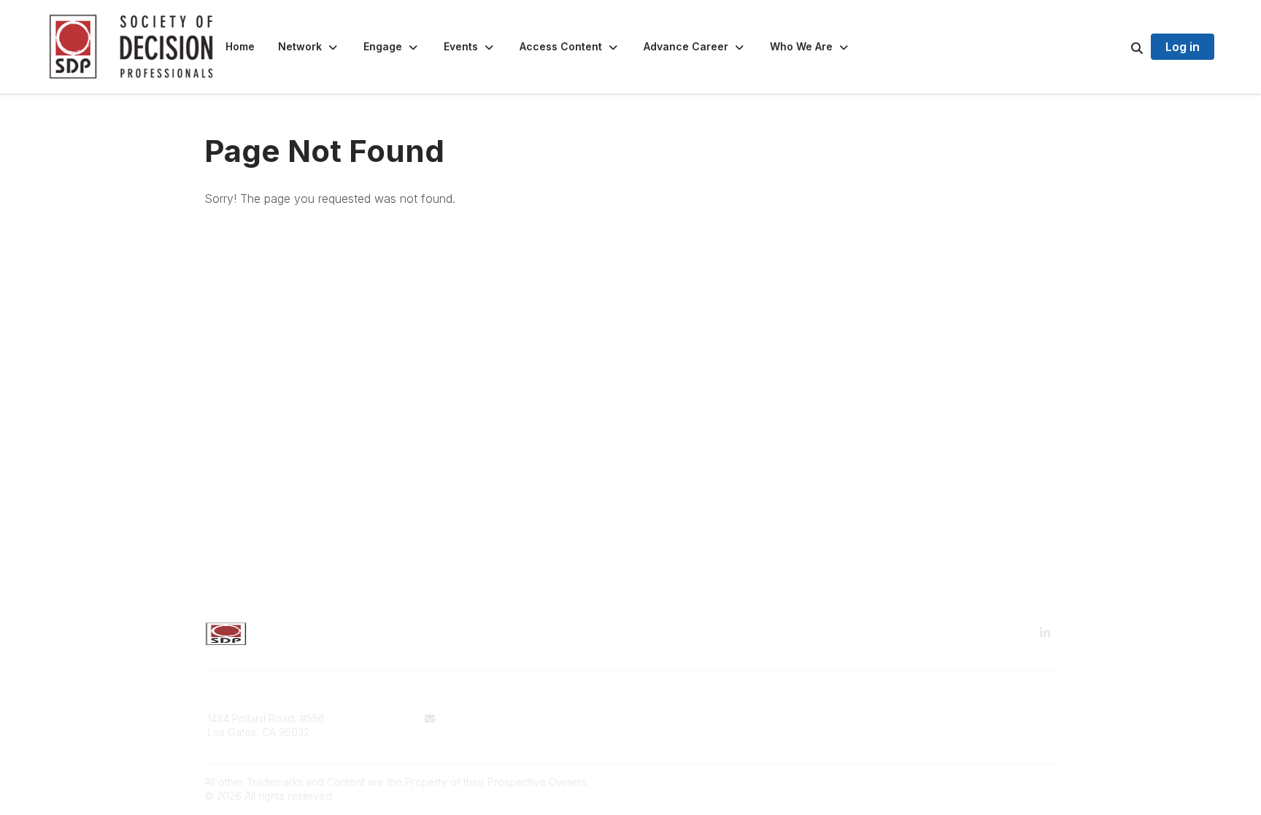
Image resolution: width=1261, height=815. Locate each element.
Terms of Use (671, 718)
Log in (1182, 46)
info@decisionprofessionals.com (520, 718)
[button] (309, 47)
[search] (1118, 46)
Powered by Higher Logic (995, 782)
